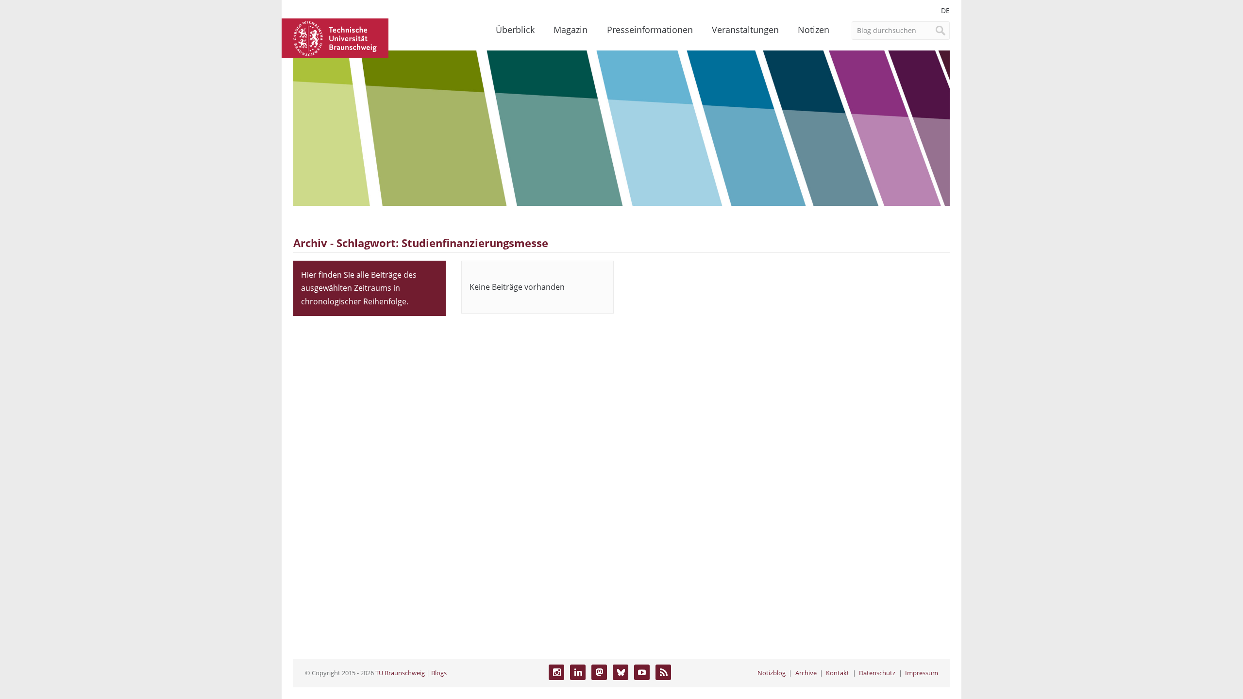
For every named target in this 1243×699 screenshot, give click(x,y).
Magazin (571, 29)
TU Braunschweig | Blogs (411, 672)
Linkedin (578, 672)
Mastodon (599, 672)
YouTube (642, 672)
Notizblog (771, 672)
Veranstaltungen (745, 29)
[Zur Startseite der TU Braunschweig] (335, 37)
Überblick (515, 29)
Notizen (813, 29)
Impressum (921, 672)
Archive (806, 672)
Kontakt (837, 672)
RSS (663, 672)
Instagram (556, 672)
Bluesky (620, 672)
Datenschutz (877, 672)
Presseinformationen (650, 29)
